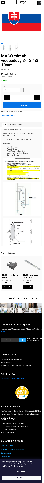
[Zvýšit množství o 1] (37, 97)
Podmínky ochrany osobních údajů (12, 449)
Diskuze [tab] (19, 124)
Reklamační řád (6, 457)
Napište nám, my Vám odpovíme (12, 378)
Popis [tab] (4, 124)
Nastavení (21, 471)
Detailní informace (7, 115)
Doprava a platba (6, 453)
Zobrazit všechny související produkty (22, 298)
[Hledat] (34, 3)
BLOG (3, 332)
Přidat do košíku (22, 105)
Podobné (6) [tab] (12, 124)
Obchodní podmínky (7, 446)
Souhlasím (21, 478)
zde (22, 466)
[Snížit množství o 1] (7, 97)
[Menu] (3, 3)
